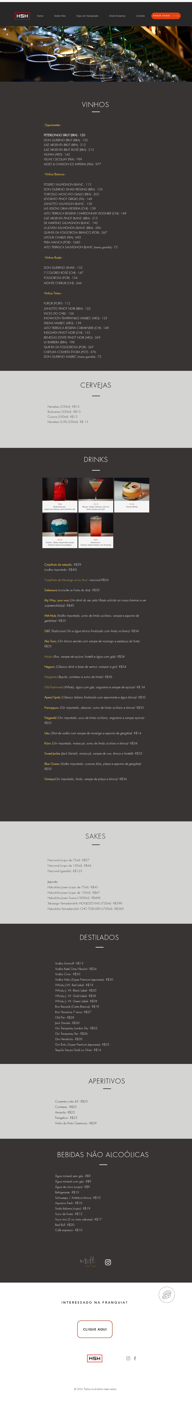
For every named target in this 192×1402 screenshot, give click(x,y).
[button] (59, 495)
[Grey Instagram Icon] (128, 1358)
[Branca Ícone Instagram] (108, 1262)
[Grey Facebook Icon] (135, 1358)
